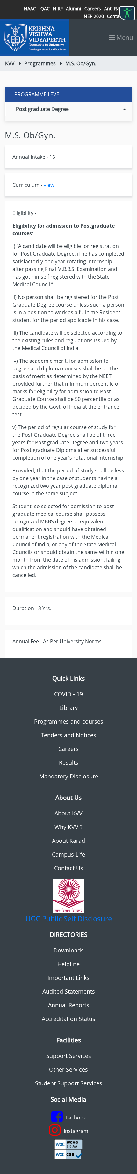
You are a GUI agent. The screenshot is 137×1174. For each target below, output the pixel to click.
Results (68, 762)
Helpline (68, 964)
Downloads (69, 950)
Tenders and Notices (68, 735)
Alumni (73, 8)
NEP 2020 (94, 16)
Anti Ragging (117, 8)
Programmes (40, 63)
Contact (115, 16)
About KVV (68, 813)
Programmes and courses (68, 721)
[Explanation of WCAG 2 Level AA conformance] (68, 1143)
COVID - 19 (68, 694)
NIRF (58, 8)
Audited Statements (68, 991)
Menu (124, 37)
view (49, 184)
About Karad (68, 840)
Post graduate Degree (42, 109)
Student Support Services (68, 1083)
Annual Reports (68, 1005)
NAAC (30, 8)
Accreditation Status (68, 1019)
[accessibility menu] (127, 13)
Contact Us (68, 868)
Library (68, 707)
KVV (10, 63)
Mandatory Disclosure (68, 776)
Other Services (68, 1069)
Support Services (68, 1056)
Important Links (68, 977)
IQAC (44, 8)
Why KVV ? (68, 827)
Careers (92, 8)
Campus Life (68, 854)
